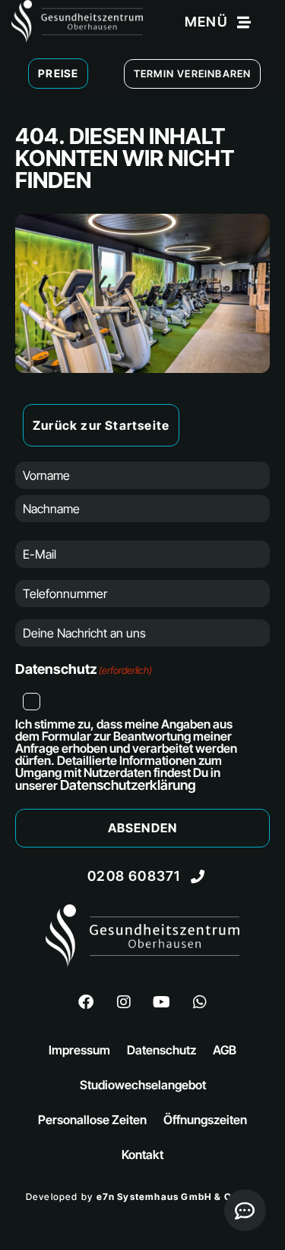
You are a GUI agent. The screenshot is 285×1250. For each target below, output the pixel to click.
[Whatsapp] (200, 1002)
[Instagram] (124, 1002)
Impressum (79, 1049)
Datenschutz (161, 1049)
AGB (224, 1049)
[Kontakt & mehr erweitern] (245, 1210)
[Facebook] (86, 1002)
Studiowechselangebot (143, 1084)
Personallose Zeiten (92, 1119)
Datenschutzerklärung (128, 785)
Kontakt (142, 1154)
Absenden (143, 827)
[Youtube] (162, 1002)
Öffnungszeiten (205, 1119)
